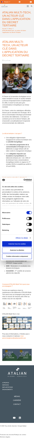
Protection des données (7, 434)
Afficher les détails (22, 238)
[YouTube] (30, 2)
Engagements (7, 389)
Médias (17, 396)
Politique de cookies (20, 434)
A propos (5, 382)
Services (5, 385)
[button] (5, 2)
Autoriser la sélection (17, 250)
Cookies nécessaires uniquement (17, 256)
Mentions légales (5, 437)
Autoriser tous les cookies (17, 244)
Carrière (17, 400)
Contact (17, 404)
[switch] (29, 218)
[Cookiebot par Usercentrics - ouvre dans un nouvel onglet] (24, 180)
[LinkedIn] (19, 2)
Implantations (7, 387)
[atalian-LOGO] (4, 6)
